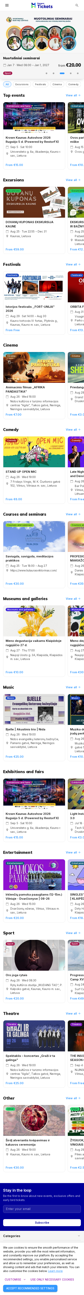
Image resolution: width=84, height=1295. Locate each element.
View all (73, 95)
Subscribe (42, 1222)
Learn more (55, 1271)
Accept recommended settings (30, 1288)
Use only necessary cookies (52, 1279)
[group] (42, 32)
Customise (16, 1279)
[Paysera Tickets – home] (42, 5)
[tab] (46, 73)
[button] (42, 1236)
